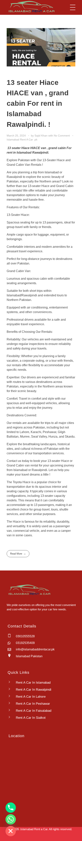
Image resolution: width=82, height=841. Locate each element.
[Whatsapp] (11, 819)
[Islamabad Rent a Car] (31, 6)
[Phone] (11, 807)
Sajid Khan (41, 135)
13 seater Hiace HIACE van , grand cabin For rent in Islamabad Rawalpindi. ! (38, 103)
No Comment (62, 135)
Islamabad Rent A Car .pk (22, 139)
